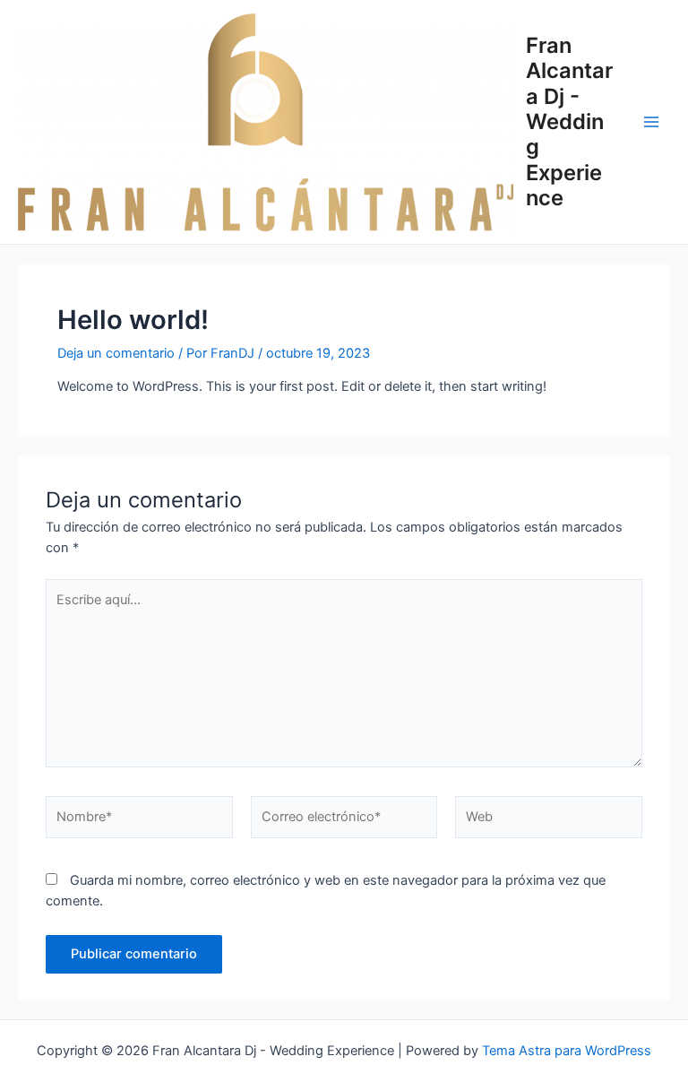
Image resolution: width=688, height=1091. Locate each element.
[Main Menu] (651, 122)
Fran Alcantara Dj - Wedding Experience (569, 122)
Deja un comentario (116, 353)
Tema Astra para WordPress (566, 1051)
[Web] (548, 821)
